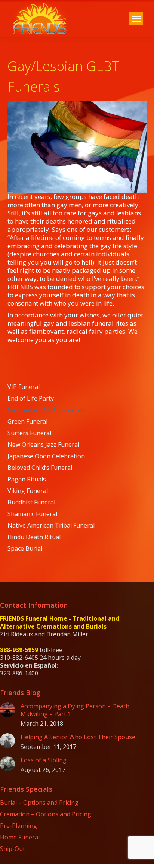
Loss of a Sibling (44, 760)
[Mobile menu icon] (136, 18)
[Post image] (7, 709)
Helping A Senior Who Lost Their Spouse (78, 737)
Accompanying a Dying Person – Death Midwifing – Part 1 (75, 710)
